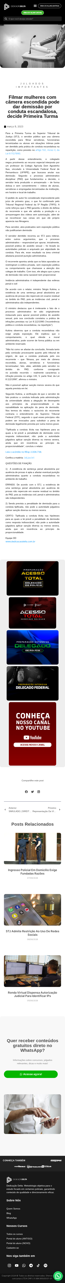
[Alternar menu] (35, 5)
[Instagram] (9, 1265)
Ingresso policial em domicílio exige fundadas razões (32, 871)
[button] (26, 792)
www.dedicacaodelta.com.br (20, 541)
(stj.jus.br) (29, 457)
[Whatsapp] (24, 1265)
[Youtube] (17, 1265)
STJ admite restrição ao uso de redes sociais (32, 933)
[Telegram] (31, 1265)
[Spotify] (45, 1265)
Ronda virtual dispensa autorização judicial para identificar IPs (32, 994)
